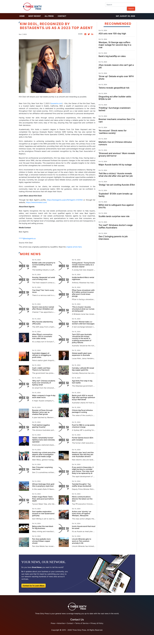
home (22, 16)
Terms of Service (82, 623)
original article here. (74, 247)
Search (131, 9)
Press (53, 623)
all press (49, 16)
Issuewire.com (56, 103)
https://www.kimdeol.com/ (36, 202)
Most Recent (34, 16)
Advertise (61, 623)
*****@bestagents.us (27, 238)
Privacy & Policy (97, 623)
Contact (62, 16)
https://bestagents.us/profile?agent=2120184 (65, 200)
